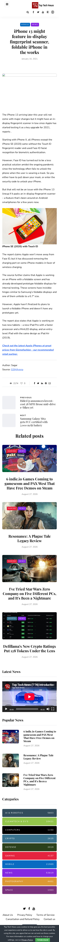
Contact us (49, 919)
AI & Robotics (29, 813)
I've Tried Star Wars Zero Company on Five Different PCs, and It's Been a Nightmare (29, 593)
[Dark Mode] (47, 12)
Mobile (25, 24)
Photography (29, 881)
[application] (29, 696)
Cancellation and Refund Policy (22, 919)
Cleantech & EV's (29, 821)
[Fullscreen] (52, 709)
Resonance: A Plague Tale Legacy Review (29, 538)
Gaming (12, 451)
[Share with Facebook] (34, 383)
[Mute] (47, 709)
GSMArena (17, 369)
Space (29, 890)
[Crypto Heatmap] (52, 12)
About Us (8, 915)
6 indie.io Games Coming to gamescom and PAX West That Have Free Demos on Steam (30, 483)
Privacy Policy (24, 915)
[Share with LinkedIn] (42, 383)
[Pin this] (46, 383)
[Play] (6, 709)
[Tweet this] (38, 383)
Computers (29, 830)
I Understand (42, 940)
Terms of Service (45, 915)
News (35, 24)
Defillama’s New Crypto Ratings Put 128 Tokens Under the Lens (29, 648)
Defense (29, 847)
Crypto (12, 618)
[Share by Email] (49, 383)
